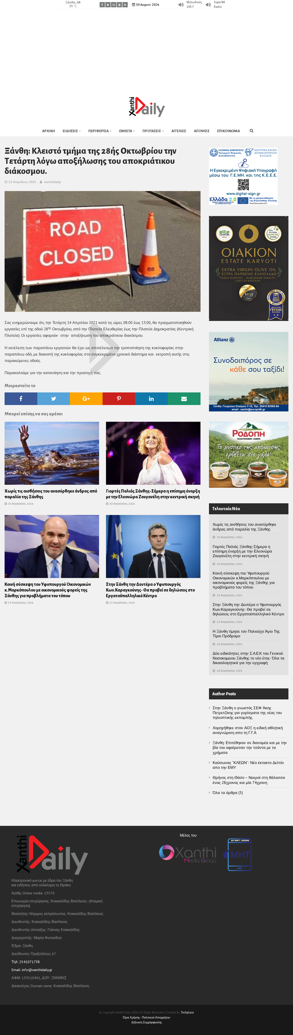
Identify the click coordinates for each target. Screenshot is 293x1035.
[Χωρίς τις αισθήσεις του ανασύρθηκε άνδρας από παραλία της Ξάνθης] (52, 454)
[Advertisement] (146, 49)
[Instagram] (113, 4)
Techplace (187, 1012)
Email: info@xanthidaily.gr (31, 969)
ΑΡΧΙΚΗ (48, 131)
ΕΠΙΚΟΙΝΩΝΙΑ (228, 131)
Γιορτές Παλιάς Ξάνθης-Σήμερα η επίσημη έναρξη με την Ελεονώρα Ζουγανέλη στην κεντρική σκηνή (242, 551)
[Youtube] (119, 4)
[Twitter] (108, 4)
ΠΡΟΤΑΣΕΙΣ (152, 131)
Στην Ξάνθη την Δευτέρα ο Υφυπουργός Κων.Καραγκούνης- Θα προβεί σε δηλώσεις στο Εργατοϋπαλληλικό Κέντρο (150, 590)
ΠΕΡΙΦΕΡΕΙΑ (98, 131)
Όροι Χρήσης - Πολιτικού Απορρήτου (146, 1017)
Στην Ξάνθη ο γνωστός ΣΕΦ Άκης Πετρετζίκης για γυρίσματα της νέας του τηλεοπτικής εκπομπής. (247, 712)
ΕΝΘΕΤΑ (125, 131)
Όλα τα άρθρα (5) (228, 792)
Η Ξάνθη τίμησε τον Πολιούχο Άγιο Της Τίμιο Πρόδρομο (246, 633)
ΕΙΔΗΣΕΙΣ (70, 131)
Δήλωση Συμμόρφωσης (146, 1022)
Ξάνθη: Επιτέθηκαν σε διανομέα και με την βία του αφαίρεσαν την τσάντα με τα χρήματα (250, 747)
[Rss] (125, 4)
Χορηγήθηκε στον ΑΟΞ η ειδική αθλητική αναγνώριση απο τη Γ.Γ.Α (248, 730)
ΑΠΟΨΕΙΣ (201, 131)
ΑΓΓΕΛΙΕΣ (178, 131)
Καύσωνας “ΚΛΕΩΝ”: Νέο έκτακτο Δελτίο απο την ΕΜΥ (248, 765)
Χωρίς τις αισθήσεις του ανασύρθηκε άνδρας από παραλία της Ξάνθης (244, 526)
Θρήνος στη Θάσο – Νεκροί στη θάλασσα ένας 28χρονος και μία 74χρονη (249, 780)
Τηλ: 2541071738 (25, 961)
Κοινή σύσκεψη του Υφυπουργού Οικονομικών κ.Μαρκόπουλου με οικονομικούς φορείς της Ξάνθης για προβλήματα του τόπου (48, 590)
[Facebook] (102, 4)
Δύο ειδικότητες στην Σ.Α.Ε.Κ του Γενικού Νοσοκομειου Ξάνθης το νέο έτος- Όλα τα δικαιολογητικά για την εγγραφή (248, 658)
